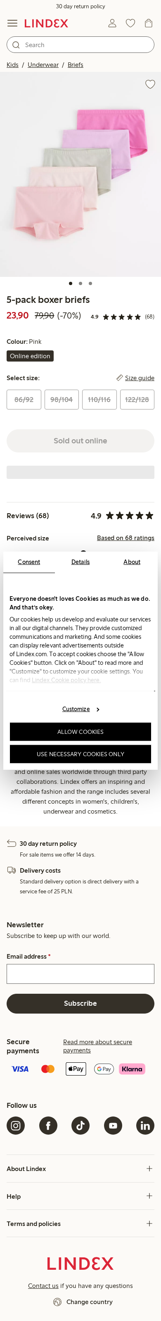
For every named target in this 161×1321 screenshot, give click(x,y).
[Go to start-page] (46, 23)
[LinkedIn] (145, 1125)
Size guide (139, 378)
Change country (89, 1302)
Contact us (43, 1286)
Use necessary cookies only (80, 753)
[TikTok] (80, 1125)
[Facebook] (48, 1125)
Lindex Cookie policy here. (66, 679)
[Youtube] (113, 1125)
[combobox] (80, 44)
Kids (13, 65)
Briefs (75, 65)
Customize (76, 709)
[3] (90, 283)
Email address (29, 956)
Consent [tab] (29, 561)
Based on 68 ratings (125, 538)
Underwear (43, 65)
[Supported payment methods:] (80, 1069)
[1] (71, 283)
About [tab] (131, 561)
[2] (80, 283)
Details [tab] (80, 561)
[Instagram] (16, 1125)
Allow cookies (80, 731)
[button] (80, 174)
